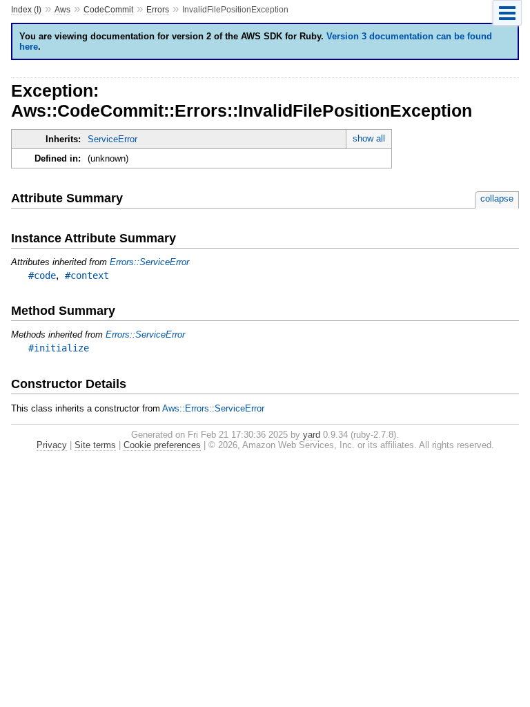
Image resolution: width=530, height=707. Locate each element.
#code (42, 275)
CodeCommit (108, 9)
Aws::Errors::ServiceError (213, 408)
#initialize (58, 348)
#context (87, 275)
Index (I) (26, 9)
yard (311, 434)
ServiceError (112, 139)
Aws (62, 9)
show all (369, 138)
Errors (157, 9)
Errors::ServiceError (149, 262)
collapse (496, 198)
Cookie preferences (162, 445)
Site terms (95, 445)
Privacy (52, 445)
